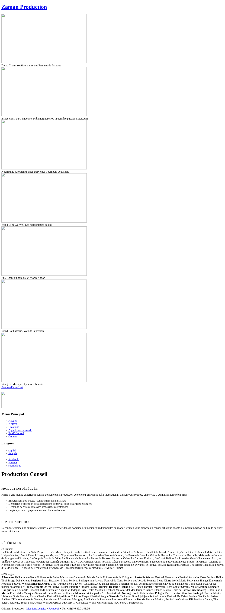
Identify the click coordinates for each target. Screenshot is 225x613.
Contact (12, 436)
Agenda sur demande (20, 430)
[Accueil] (36, 407)
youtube (12, 462)
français (12, 453)
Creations (13, 426)
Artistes (12, 423)
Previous (6, 387)
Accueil (12, 420)
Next (20, 387)
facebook (13, 459)
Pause (14, 387)
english (12, 450)
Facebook (54, 608)
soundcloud (14, 465)
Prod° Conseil (16, 433)
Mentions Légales (36, 608)
